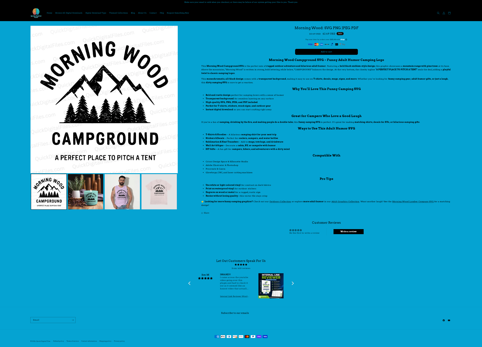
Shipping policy (105, 341)
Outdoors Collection (280, 201)
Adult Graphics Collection (345, 201)
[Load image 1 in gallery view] (49, 192)
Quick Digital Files (43, 341)
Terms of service (73, 341)
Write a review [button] (348, 231)
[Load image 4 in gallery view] (159, 192)
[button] (438, 13)
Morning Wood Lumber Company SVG (413, 201)
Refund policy (58, 341)
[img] (241, 265)
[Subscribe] (72, 320)
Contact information (89, 341)
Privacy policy (119, 341)
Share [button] (206, 213)
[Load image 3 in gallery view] (122, 192)
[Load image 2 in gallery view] (85, 192)
